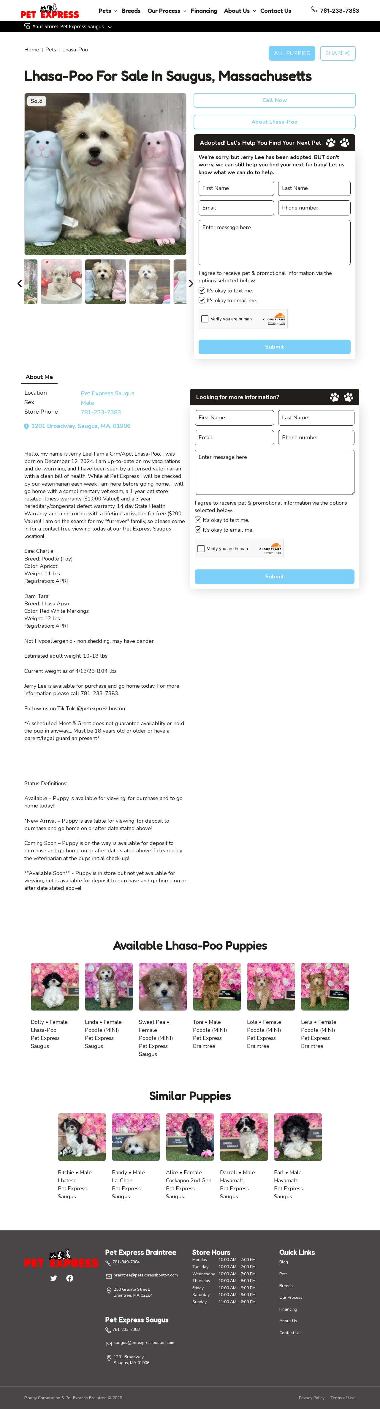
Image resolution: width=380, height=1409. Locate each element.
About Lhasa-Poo (274, 121)
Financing (204, 10)
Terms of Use (343, 1398)
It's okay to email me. (231, 300)
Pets (105, 10)
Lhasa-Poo (75, 49)
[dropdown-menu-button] (116, 10)
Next (191, 282)
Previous (20, 282)
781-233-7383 (101, 412)
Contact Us (275, 10)
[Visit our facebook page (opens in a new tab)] (69, 1278)
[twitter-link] (53, 1278)
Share (334, 53)
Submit (274, 346)
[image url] (50, 10)
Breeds (131, 10)
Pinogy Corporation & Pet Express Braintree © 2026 (73, 1398)
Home (31, 49)
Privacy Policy (311, 1398)
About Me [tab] (39, 377)
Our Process (164, 10)
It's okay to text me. (229, 290)
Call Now (274, 100)
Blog (283, 1262)
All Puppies (292, 53)
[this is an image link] (61, 1257)
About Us (237, 10)
